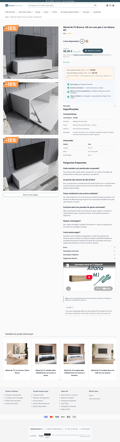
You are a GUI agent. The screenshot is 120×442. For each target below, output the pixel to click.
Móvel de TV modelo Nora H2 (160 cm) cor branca (102, 371)
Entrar (91, 395)
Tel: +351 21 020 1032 (61, 1)
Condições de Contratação (14, 398)
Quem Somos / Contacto (69, 395)
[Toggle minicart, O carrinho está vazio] (113, 5)
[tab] (57, 379)
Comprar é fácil (38, 395)
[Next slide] (114, 359)
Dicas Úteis (65, 403)
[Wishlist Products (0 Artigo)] (110, 5)
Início (7, 17)
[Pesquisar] (95, 5)
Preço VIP (77, 52)
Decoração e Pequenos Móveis (70, 12)
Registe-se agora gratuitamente (83, 55)
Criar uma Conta (94, 399)
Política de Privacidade (12, 401)
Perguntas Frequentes (68, 401)
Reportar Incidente (67, 398)
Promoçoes (86, 12)
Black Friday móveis (39, 406)
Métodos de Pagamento (41, 398)
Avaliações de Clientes (68, 406)
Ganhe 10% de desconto (41, 403)
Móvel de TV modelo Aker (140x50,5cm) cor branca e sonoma (74, 372)
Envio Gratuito (38, 401)
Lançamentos (97, 12)
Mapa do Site (65, 409)
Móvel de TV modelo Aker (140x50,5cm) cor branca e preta (46, 372)
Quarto (46, 12)
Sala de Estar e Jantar (25, 12)
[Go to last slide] (6, 359)
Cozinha (54, 12)
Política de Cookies (11, 403)
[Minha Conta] (107, 5)
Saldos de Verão (10, 12)
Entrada (37, 12)
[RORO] (86, 41)
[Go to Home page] (13, 5)
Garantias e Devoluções (13, 395)
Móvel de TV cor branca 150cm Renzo (17, 371)
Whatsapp (71, 1)
